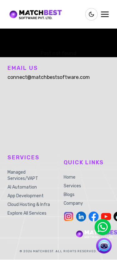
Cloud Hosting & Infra (28, 204)
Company (73, 203)
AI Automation (22, 187)
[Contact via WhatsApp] (103, 227)
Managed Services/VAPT (22, 175)
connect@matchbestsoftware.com (48, 77)
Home (70, 177)
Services (72, 186)
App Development (25, 195)
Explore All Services (26, 213)
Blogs (69, 194)
